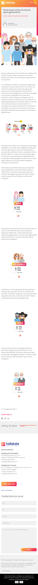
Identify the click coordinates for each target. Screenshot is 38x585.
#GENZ (5, 16)
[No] (36, 579)
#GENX (10, 16)
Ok (16, 582)
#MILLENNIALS (17, 16)
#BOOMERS (24, 16)
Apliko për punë (9, 484)
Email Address (6, 571)
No (21, 582)
